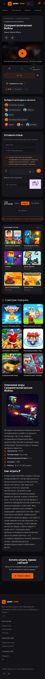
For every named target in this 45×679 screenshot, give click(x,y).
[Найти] (29, 4)
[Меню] (4, 3)
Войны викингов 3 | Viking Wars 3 (33, 326)
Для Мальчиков (14, 110)
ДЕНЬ (17, 203)
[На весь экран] (22, 68)
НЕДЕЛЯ (25, 203)
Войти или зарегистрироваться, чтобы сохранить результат (22, 219)
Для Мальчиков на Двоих (18, 120)
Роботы (30, 110)
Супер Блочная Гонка (10, 375)
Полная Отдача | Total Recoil (33, 375)
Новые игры (6, 626)
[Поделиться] (12, 37)
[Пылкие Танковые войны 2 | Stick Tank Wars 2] (12, 314)
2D (22, 125)
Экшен (11, 125)
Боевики (33, 125)
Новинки (27, 10)
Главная (5, 10)
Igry (19, 3)
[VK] (9, 674)
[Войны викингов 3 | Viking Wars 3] (33, 314)
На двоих (37, 10)
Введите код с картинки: (13, 178)
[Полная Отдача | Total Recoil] (33, 363)
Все (38, 228)
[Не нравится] (38, 75)
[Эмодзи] (30, 171)
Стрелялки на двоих (23, 18)
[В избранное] (6, 37)
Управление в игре (16, 83)
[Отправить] (38, 171)
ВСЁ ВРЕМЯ (35, 203)
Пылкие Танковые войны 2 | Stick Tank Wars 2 (11, 326)
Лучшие (5, 633)
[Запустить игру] (22, 53)
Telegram (5, 656)
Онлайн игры (8, 18)
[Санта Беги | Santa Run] (12, 339)
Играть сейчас (24, 576)
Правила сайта (8, 646)
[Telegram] (4, 674)
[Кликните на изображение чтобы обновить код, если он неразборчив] (35, 184)
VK (3, 659)
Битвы (11, 115)
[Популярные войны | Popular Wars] (33, 339)
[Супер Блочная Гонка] (12, 363)
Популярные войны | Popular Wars (33, 351)
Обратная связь (8, 642)
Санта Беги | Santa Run (10, 351)
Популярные (16, 10)
